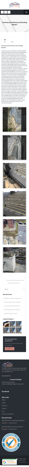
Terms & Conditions (8, 414)
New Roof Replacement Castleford (12, 302)
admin (5, 423)
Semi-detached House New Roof (15, 280)
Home (4, 400)
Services (4, 405)
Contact (4, 408)
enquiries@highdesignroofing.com (13, 384)
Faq (3, 411)
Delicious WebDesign (19, 460)
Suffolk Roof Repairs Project (10, 313)
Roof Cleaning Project (13, 283)
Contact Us (9, 348)
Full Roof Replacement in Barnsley (12, 309)
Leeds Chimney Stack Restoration (12, 306)
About (4, 402)
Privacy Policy (22, 462)
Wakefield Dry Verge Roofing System (12, 298)
